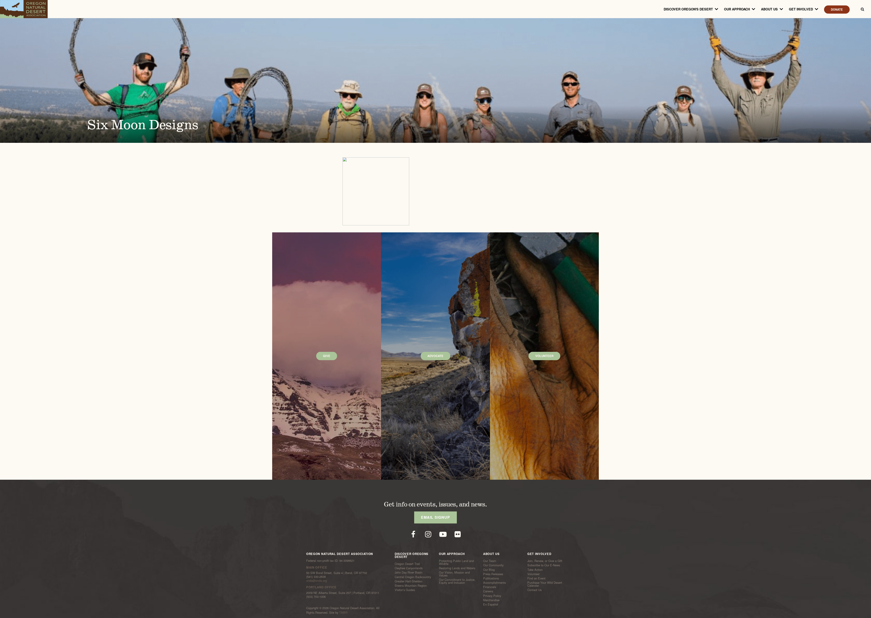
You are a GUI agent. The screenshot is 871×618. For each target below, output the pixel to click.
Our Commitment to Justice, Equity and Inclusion (457, 581)
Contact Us (534, 590)
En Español (490, 604)
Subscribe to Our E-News (543, 565)
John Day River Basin (408, 572)
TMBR (343, 612)
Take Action (535, 569)
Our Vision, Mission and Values (454, 573)
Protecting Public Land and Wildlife (456, 562)
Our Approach (737, 9)
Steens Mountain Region (411, 586)
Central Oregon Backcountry (413, 577)
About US (769, 9)
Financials (489, 587)
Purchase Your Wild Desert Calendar (544, 584)
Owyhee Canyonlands (409, 568)
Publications (491, 578)
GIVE (326, 356)
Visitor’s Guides (405, 590)
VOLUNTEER (544, 356)
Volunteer (533, 574)
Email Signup (435, 517)
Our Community (493, 565)
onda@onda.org (316, 580)
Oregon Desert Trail (407, 564)
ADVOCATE (435, 356)
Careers (488, 591)
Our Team (489, 561)
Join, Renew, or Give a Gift (544, 561)
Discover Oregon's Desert (688, 9)
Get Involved (801, 9)
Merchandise (491, 600)
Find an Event (536, 578)
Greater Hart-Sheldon (408, 581)
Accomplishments (494, 583)
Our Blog (489, 569)
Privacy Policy (492, 596)
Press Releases (493, 574)
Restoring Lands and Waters (457, 568)
